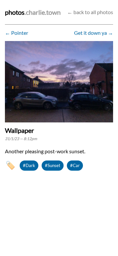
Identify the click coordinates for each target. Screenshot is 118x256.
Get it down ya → (93, 33)
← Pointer (16, 33)
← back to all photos (90, 12)
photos (15, 12)
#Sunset (52, 165)
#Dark (29, 165)
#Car (75, 165)
